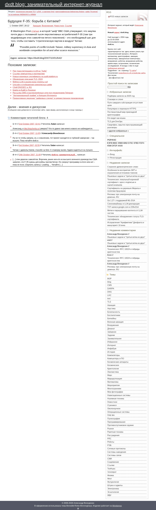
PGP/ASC (111, 140)
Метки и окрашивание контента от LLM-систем (125, 211)
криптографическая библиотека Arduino (69, 12)
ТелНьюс (111, 469)
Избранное (112, 342)
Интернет (111, 345)
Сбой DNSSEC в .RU (22, 87)
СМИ (109, 459)
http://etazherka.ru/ (32, 129)
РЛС (109, 439)
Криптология (113, 369)
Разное (110, 429)
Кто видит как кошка (116, 118)
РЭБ (109, 445)
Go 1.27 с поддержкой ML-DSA (121, 200)
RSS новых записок (119, 16)
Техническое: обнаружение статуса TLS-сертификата (125, 218)
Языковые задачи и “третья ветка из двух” (126, 176)
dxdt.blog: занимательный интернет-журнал (53, 4)
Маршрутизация (114, 379)
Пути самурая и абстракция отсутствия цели (125, 104)
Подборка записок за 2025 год (121, 96)
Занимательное (114, 339)
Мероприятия (113, 385)
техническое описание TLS (26, 12)
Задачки (111, 335)
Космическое (113, 365)
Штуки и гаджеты (115, 485)
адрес (116, 32)
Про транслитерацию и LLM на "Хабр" (30, 71)
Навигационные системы (118, 395)
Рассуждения (113, 435)
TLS (109, 302)
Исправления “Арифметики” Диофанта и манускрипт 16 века (125, 223)
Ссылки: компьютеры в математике (29, 74)
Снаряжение (113, 462)
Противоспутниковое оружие (120, 425)
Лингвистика (113, 372)
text (108, 299)
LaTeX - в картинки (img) (45, 12)
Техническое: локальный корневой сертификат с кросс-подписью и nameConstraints (123, 182)
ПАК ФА (111, 415)
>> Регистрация (114, 158)
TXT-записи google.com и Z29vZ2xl (123, 207)
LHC (109, 295)
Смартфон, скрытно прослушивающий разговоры (124, 126)
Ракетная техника (115, 432)
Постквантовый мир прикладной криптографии (122, 113)
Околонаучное (113, 409)
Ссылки (68, 26)
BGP (109, 279)
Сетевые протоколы (116, 449)
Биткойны (111, 318)
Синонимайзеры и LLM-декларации (123, 204)
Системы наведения (116, 452)
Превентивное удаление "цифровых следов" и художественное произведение (48, 98)
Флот (109, 479)
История (111, 352)
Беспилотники (113, 315)
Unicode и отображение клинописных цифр (32, 85)
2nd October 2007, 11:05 (29, 133)
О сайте (133, 70)
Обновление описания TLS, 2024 (28, 79)
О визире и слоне (115, 99)
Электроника (113, 489)
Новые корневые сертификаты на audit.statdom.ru (35, 76)
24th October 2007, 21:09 (30, 155)
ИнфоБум (111, 349)
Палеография (113, 419)
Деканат (111, 329)
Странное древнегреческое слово (122, 167)
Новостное (59, 26)
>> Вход (111, 154)
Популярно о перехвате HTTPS (121, 109)
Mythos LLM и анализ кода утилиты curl (30, 82)
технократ (111, 472)
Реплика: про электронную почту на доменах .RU (123, 195)
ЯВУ (109, 495)
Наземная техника (115, 399)
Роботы (110, 442)
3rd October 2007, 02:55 (29, 145)
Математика (112, 382)
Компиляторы (113, 355)
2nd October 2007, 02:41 (29, 124)
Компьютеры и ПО (115, 359)
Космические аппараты (117, 362)
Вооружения (47, 26)
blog (109, 282)
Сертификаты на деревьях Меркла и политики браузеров (124, 189)
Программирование (116, 422)
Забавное (111, 332)
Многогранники (114, 389)
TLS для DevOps (114, 121)
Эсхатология (113, 492)
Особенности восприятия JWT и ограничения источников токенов (122, 171)
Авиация (37, 26)
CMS (109, 285)
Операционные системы (118, 412)
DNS (109, 292)
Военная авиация (115, 322)
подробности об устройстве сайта (131, 73)
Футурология (113, 482)
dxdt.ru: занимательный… (64, 155)
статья (35, 31)
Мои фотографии (115, 392)
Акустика (111, 309)
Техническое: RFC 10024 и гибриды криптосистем (123, 250)
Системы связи (114, 455)
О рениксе (112, 405)
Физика (110, 475)
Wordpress (117, 506)
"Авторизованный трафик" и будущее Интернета (35, 95)
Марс (109, 375)
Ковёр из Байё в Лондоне (24, 90)
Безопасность (113, 312)
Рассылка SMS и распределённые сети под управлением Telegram (43, 93)
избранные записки (116, 68)
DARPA (110, 289)
